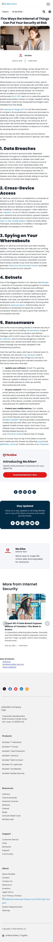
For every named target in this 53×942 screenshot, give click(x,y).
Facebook (43, 444)
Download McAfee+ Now (25, 475)
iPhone (10, 434)
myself (41, 441)
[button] (49, 11)
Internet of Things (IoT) (14, 109)
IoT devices (5, 339)
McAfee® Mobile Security (13, 773)
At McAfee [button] (17, 11)
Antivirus (7, 661)
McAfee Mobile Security (13, 664)
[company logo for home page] (9, 3)
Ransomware (33, 330)
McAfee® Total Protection (13, 751)
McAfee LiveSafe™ (11, 419)
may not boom (29, 355)
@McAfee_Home (8, 444)
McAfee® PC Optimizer (12, 764)
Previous (5, 623)
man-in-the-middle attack (12, 221)
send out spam (18, 305)
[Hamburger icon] (48, 4)
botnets (44, 282)
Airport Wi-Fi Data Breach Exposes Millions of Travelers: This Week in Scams (23, 626)
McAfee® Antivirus (10, 755)
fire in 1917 (15, 96)
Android (20, 434)
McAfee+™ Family (10, 746)
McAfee (28, 55)
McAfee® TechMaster (11, 769)
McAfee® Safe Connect (12, 760)
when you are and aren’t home (23, 265)
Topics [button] (5, 11)
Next (47, 623)
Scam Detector (9, 667)
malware (7, 212)
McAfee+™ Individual (11, 742)
